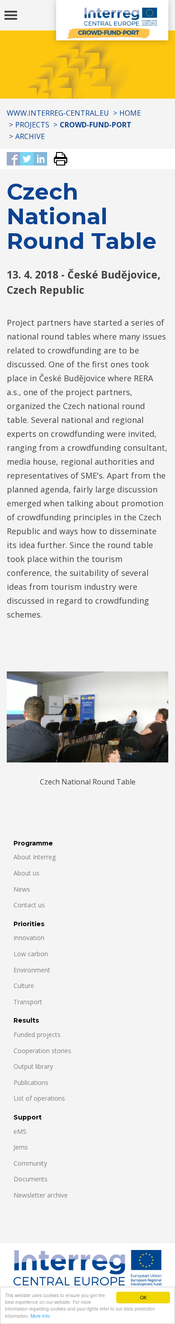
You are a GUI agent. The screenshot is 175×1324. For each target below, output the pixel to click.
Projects (32, 125)
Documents (30, 1179)
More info (40, 1315)
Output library (33, 1066)
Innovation (28, 937)
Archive (30, 136)
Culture (23, 985)
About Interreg (34, 857)
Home (130, 113)
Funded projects (37, 1034)
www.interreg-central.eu (58, 113)
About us (26, 873)
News (21, 889)
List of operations (39, 1098)
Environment (31, 970)
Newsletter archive (40, 1195)
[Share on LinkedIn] (40, 159)
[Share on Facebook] (13, 159)
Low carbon (30, 953)
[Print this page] (57, 159)
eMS (19, 1131)
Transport (27, 1001)
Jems (20, 1147)
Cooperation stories (42, 1050)
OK (143, 1297)
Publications (30, 1082)
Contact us (29, 905)
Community (30, 1163)
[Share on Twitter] (27, 159)
